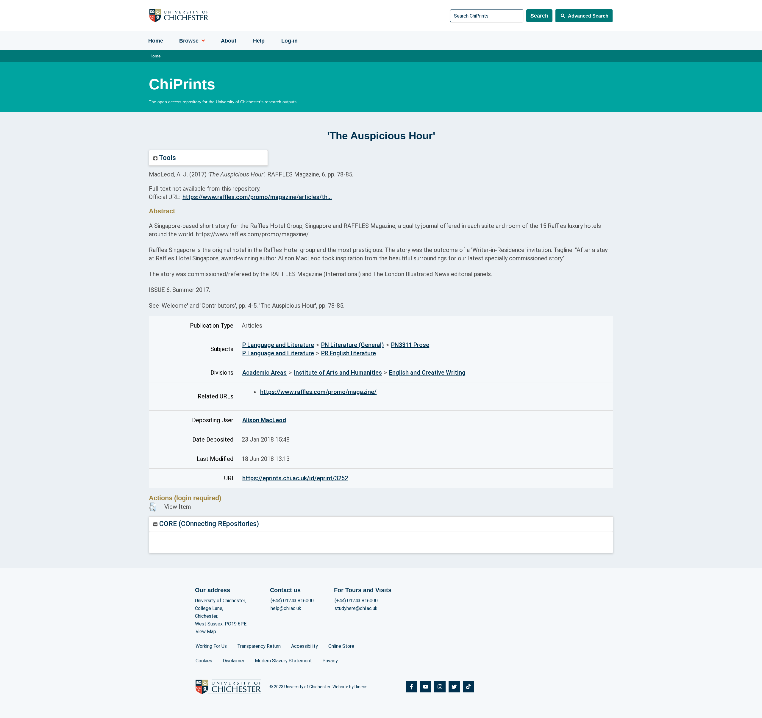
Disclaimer (233, 661)
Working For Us (211, 646)
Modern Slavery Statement (283, 661)
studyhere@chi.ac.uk (356, 608)
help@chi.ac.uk (286, 608)
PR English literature (348, 353)
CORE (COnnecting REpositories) (208, 524)
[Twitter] (454, 686)
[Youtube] (425, 686)
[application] (202, 41)
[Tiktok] (468, 686)
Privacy (330, 661)
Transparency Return (259, 646)
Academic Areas (264, 372)
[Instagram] (440, 686)
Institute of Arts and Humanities (338, 372)
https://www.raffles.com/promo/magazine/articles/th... (257, 197)
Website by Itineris (350, 686)
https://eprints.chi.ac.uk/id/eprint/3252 (295, 478)
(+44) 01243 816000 (292, 600)
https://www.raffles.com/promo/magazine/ (318, 391)
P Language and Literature (278, 344)
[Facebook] (411, 686)
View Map (206, 631)
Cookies (204, 661)
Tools (166, 158)
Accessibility (304, 646)
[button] (152, 507)
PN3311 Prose (410, 344)
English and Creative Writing (427, 372)
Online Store (341, 646)
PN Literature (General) (352, 344)
